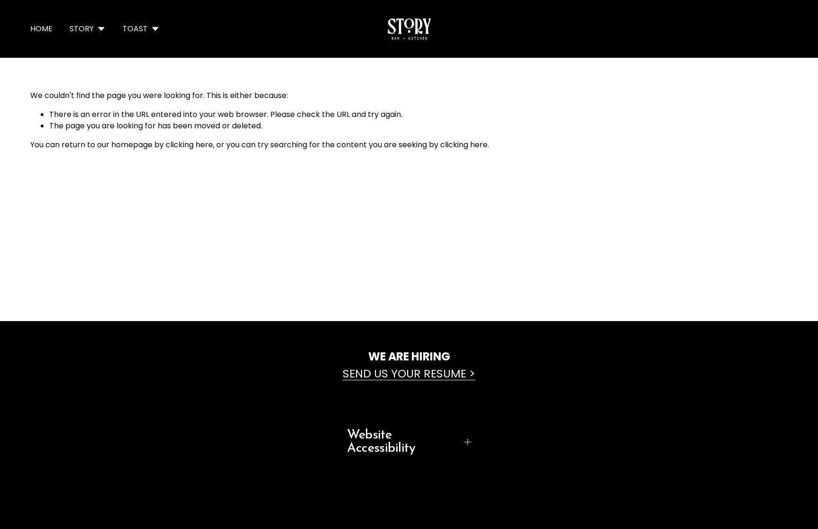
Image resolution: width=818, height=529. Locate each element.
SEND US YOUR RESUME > (409, 373)
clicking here (189, 144)
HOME (41, 28)
